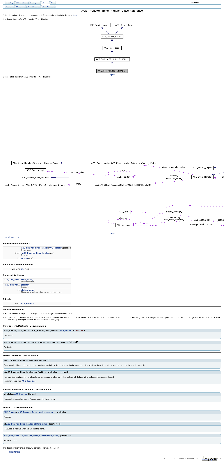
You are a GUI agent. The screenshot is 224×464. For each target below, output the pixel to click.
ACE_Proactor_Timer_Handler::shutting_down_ (27, 424)
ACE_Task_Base (29, 381)
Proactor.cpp (14, 452)
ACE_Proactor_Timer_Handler (34, 248)
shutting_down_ (28, 290)
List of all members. (11, 237)
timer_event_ (27, 280)
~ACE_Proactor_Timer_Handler (35, 253)
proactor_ (25, 285)
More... (76, 15)
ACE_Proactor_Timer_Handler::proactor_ (36, 412)
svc (22, 269)
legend (112, 75)
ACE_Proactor (55, 248)
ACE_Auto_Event (12, 280)
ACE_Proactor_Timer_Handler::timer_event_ (39, 436)
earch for (195, 2)
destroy (24, 258)
